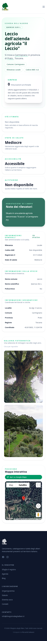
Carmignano (21, 54)
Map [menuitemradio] (11, 485)
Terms (39, 519)
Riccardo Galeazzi (28, 632)
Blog (4, 578)
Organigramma (8, 591)
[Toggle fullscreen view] (38, 485)
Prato (10, 58)
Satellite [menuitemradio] (23, 485)
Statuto (5, 595)
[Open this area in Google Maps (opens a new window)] (10, 518)
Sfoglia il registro (9, 569)
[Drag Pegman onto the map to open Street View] (38, 514)
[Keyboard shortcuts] (15, 519)
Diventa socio (7, 599)
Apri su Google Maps (18, 477)
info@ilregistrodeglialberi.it (13, 616)
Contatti (5, 604)
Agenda (5, 574)
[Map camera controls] (38, 505)
